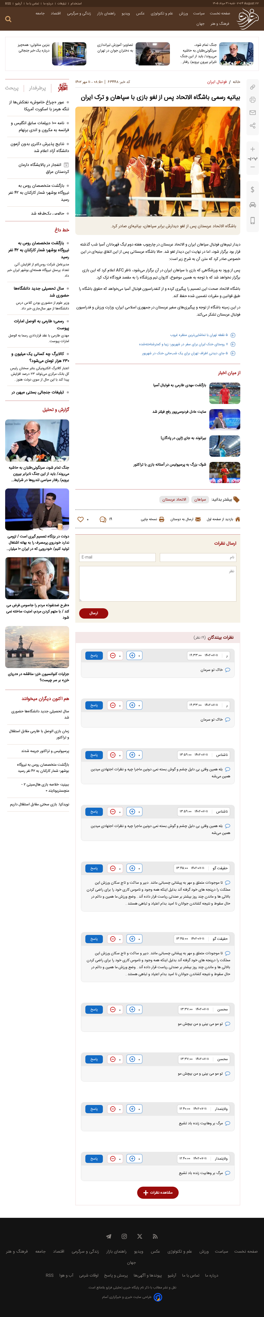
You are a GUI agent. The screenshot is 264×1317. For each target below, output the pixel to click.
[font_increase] (252, 149)
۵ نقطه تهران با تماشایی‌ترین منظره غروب (199, 335)
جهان (200, 24)
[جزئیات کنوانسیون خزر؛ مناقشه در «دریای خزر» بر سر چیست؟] (37, 647)
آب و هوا (66, 1275)
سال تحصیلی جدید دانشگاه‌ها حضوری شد (41, 292)
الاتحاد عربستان (174, 499)
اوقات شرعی (88, 1275)
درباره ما (48, 4)
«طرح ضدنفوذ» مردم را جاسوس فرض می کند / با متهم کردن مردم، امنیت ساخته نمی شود (37, 611)
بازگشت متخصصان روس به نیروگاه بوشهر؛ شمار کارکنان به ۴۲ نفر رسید (39, 192)
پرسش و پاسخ (116, 1275)
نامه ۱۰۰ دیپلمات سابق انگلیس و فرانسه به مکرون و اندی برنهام (40, 127)
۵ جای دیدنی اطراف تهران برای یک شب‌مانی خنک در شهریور (185, 353)
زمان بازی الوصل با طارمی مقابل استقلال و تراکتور (39, 734)
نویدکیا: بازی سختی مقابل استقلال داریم (39, 804)
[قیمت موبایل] (252, 222)
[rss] (155, 1236)
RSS (8, 4)
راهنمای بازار (107, 14)
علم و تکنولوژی (162, 14)
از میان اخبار (229, 373)
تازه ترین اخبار (63, 87)
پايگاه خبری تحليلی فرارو (122, 1287)
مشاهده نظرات (161, 1193)
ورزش (183, 14)
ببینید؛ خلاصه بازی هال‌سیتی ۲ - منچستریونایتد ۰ (45, 788)
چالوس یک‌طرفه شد (47, 213)
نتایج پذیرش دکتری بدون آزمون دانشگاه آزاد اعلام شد (40, 148)
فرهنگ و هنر (220, 24)
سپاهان (200, 499)
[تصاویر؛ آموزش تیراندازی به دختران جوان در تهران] (153, 53)
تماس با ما (32, 4)
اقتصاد (56, 14)
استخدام (76, 4)
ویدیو (126, 14)
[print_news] (252, 99)
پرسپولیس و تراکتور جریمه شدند (45, 751)
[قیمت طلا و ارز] (252, 191)
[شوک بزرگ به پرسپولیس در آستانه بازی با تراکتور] (224, 472)
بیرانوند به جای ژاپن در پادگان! (183, 438)
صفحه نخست (220, 14)
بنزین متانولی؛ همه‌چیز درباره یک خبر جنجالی (34, 48)
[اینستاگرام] (124, 1236)
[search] (8, 19)
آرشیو (18, 4)
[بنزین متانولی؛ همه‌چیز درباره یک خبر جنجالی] (69, 53)
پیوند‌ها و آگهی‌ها (148, 1275)
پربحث (12, 88)
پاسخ (94, 656)
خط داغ (62, 230)
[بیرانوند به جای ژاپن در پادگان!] (224, 446)
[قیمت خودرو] (252, 206)
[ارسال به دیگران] (253, 112)
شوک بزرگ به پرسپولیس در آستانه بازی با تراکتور (170, 465)
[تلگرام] (109, 1236)
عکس (141, 14)
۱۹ (110, 519)
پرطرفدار (37, 88)
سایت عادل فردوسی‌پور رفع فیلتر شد (179, 412)
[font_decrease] (252, 167)
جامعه (41, 14)
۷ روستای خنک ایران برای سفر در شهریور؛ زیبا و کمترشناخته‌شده (183, 344)
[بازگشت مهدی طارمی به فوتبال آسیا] (224, 393)
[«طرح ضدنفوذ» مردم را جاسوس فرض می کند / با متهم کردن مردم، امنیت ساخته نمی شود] (37, 578)
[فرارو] (247, 19)
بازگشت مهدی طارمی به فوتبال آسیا (179, 385)
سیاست (199, 14)
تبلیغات (61, 4)
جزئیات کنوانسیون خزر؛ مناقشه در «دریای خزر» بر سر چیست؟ (38, 677)
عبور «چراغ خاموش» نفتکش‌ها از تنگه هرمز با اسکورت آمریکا (39, 106)
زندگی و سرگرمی (79, 14)
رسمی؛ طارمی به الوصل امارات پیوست (41, 325)
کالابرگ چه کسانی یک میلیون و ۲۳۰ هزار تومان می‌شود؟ (40, 358)
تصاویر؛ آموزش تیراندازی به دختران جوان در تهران (115, 48)
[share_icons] (252, 125)
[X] (140, 1236)
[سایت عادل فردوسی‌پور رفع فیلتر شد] (224, 419)
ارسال (93, 613)
